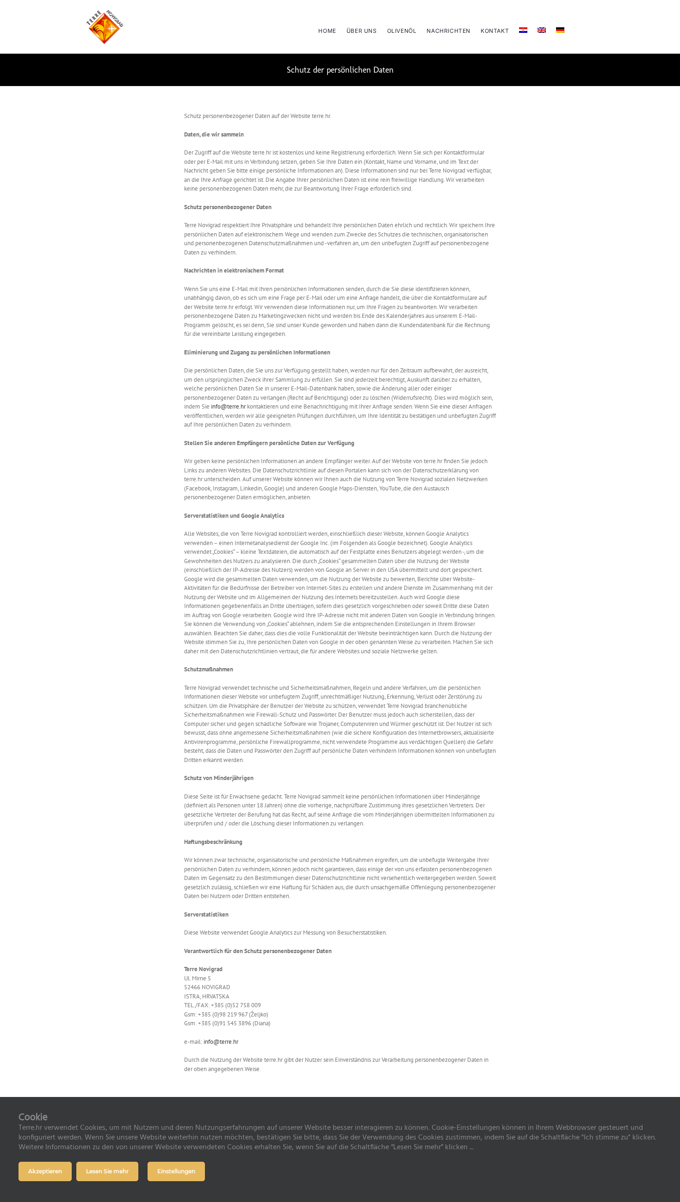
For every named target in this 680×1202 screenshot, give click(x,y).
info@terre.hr (228, 406)
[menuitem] (523, 27)
